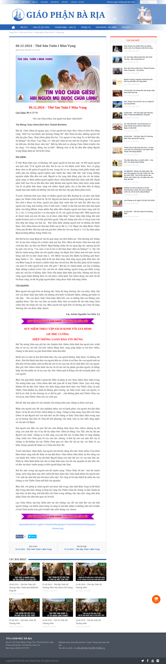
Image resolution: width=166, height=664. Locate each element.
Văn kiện (44, 2)
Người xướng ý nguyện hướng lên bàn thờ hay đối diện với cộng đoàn (138, 80)
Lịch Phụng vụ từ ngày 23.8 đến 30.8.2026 (139, 200)
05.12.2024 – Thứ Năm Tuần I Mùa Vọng (33, 549)
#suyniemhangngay (55, 524)
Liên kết (64, 2)
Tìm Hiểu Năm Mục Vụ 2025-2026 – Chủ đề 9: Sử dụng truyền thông (138, 161)
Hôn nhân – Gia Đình (106, 27)
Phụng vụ (86, 27)
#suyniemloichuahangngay (81, 524)
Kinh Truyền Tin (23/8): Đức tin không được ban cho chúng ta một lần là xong (138, 47)
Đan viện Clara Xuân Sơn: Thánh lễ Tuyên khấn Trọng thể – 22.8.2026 (139, 69)
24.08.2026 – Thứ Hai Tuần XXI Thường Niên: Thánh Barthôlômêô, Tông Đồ (24, 587)
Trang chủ (14, 2)
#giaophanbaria (28, 524)
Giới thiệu (26, 2)
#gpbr (40, 524)
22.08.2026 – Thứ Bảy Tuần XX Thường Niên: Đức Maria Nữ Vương (138, 137)
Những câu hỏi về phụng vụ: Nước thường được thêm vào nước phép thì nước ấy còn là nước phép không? (138, 190)
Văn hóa (126, 27)
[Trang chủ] (13, 27)
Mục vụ (35, 2)
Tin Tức (24, 27)
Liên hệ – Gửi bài (77, 2)
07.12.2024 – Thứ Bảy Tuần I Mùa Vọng (82, 549)
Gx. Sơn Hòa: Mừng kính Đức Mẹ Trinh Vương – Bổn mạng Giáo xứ (138, 58)
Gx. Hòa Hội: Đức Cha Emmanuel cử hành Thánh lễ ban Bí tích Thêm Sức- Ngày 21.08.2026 (137, 126)
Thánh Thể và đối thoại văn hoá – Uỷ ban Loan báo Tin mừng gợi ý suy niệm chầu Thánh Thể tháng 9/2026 (139, 150)
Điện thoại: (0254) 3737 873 (17, 648)
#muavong (58, 528)
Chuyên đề (54, 2)
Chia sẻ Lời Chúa (41, 27)
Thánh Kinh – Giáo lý (65, 27)
